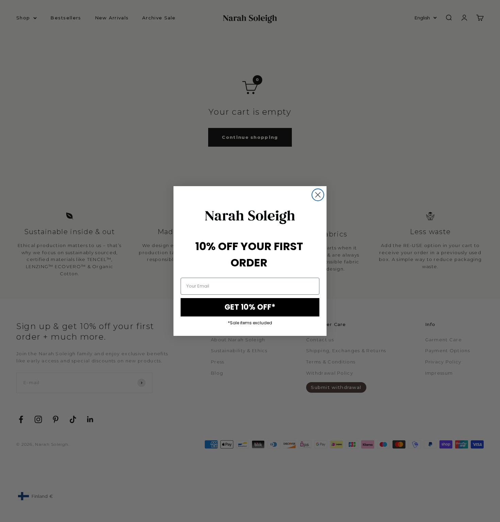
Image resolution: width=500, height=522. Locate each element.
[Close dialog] (318, 195)
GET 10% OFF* (250, 307)
